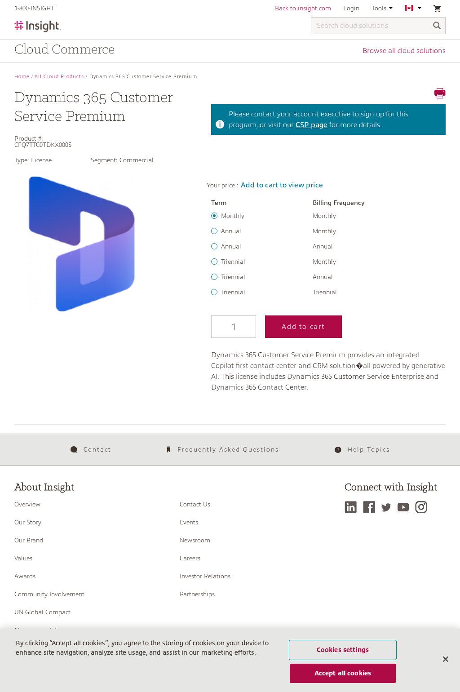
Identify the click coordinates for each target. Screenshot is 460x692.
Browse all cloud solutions (404, 51)
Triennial (233, 261)
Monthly (232, 216)
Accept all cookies (343, 673)
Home (22, 77)
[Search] (437, 26)
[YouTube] (405, 507)
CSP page (311, 125)
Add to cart (303, 327)
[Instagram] (423, 507)
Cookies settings (343, 649)
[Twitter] (388, 507)
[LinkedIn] (353, 507)
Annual (231, 231)
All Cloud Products (59, 77)
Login (351, 8)
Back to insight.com (303, 8)
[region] (230, 660)
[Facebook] (371, 507)
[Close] (446, 659)
